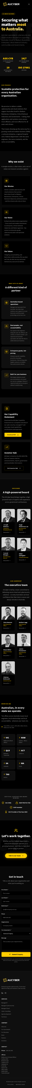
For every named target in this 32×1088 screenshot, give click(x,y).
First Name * (4, 889)
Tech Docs (4, 1017)
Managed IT (4, 1003)
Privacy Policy (10, 1084)
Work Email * (4, 906)
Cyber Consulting (5, 1011)
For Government (5, 1029)
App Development (6, 1014)
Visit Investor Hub (12, 468)
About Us (3, 1026)
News (2, 1035)
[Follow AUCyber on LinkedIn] (2, 993)
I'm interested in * (6, 930)
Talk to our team (15, 856)
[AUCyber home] (11, 4)
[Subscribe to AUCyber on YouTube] (5, 993)
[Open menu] (29, 4)
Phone (3, 914)
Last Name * (4, 898)
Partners (3, 1038)
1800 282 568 (9, 1050)
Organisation (5, 922)
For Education (5, 1032)
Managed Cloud (5, 1008)
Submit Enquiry (17, 954)
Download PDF (11, 435)
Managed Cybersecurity (7, 1005)
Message (3, 938)
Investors (3, 1040)
